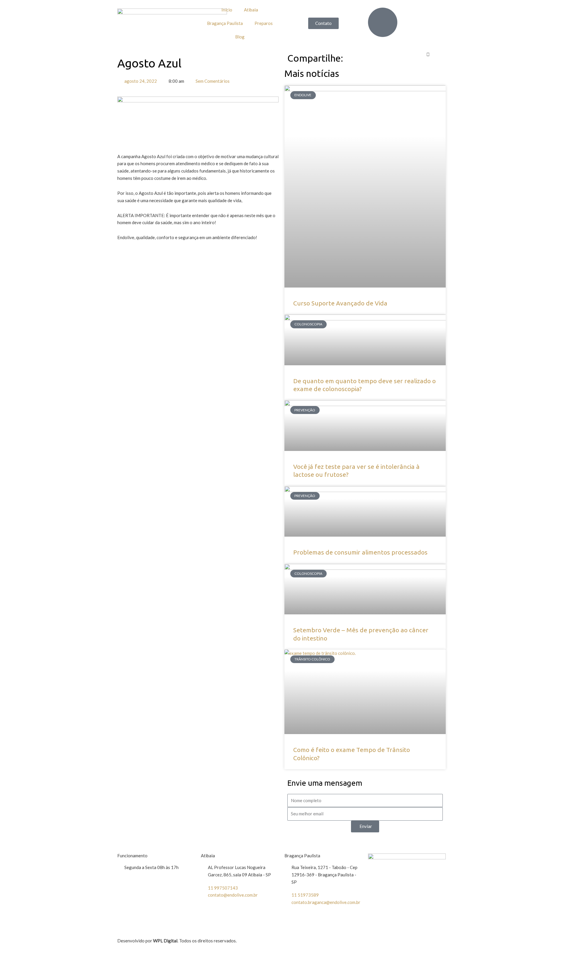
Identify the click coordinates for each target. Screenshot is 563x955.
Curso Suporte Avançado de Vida (340, 303)
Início (226, 9)
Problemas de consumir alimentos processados (360, 552)
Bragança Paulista (225, 23)
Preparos (264, 23)
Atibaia (251, 9)
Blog (240, 36)
